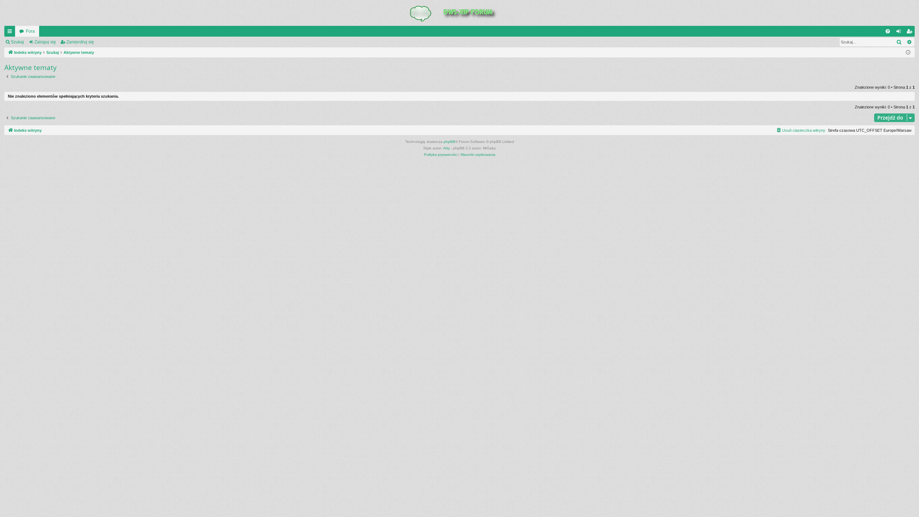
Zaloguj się (45, 42)
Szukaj (17, 42)
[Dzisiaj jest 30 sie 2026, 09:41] (908, 52)
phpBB (449, 142)
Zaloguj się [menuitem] (900, 33)
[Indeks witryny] (459, 13)
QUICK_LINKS (11, 33)
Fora (30, 31)
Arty (446, 148)
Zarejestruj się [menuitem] (911, 33)
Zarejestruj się (80, 42)
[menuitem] (887, 31)
